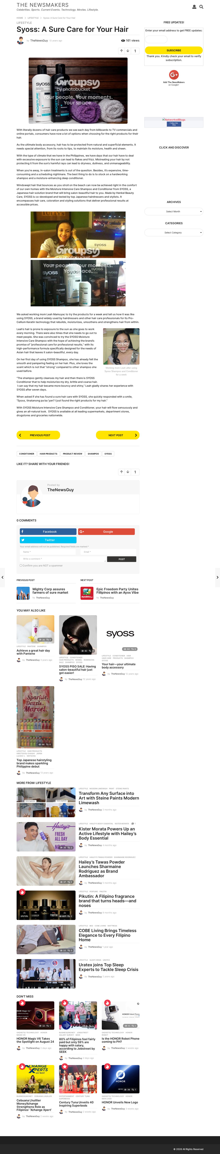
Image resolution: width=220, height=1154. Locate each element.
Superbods (64, 1099)
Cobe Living (100, 926)
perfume (94, 891)
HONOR (43, 1033)
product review (72, 453)
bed (91, 926)
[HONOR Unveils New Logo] (120, 1079)
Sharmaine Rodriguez (124, 857)
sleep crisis (95, 960)
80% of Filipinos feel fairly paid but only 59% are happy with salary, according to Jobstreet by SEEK (77, 1045)
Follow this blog (174, 124)
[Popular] (65, 1066)
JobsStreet (82, 1033)
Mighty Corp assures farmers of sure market (50, 590)
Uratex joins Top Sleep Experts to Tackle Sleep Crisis (108, 967)
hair (129, 656)
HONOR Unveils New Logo (120, 1102)
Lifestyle (24, 22)
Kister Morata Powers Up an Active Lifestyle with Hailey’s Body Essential (107, 833)
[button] (194, 7)
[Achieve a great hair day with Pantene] (35, 629)
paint (111, 789)
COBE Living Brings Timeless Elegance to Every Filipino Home (107, 935)
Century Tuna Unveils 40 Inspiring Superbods (76, 1104)
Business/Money (67, 1033)
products (118, 658)
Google (108, 531)
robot (105, 1035)
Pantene (31, 646)
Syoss (108, 453)
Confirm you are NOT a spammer (42, 565)
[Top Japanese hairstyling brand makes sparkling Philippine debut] (35, 717)
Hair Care (106, 658)
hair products (48, 453)
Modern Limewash (98, 789)
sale (61, 662)
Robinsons (89, 660)
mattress (112, 926)
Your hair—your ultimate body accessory (119, 665)
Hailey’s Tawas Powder (101, 857)
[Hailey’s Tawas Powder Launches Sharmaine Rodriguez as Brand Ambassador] (46, 871)
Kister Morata (122, 824)
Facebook (50, 531)
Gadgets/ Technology (28, 1033)
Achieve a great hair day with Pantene (33, 652)
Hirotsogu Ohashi (26, 753)
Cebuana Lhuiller (43, 1096)
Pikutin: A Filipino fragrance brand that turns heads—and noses (107, 901)
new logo (107, 1099)
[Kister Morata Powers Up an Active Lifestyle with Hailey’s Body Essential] (46, 836)
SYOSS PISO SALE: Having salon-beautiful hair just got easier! (77, 670)
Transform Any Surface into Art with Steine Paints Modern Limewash (109, 798)
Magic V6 (21, 1035)
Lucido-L (21, 756)
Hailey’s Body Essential (101, 824)
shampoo (93, 453)
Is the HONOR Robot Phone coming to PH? (120, 1040)
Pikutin (103, 891)
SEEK (78, 1035)
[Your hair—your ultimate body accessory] (120, 634)
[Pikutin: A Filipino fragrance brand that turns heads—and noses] (46, 905)
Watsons (31, 756)
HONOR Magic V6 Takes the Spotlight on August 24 (35, 1040)
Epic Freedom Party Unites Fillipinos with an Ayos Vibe (117, 590)
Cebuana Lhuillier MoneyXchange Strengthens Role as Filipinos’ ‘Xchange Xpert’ (34, 1105)
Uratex (106, 960)
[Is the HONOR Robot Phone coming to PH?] (120, 1015)
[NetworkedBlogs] (173, 119)
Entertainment (66, 1096)
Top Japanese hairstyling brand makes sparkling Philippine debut (34, 763)
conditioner (26, 453)
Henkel (78, 660)
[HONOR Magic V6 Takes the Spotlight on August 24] (35, 1015)
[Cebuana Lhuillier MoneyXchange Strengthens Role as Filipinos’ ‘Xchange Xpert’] (35, 1079)
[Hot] (22, 892)
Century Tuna (83, 1096)
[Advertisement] (172, 173)
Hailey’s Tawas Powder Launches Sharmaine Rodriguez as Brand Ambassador (102, 869)
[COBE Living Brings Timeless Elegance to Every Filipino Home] (46, 939)
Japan (39, 753)
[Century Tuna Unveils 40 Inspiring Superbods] (78, 1079)
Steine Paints (122, 789)
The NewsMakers (43, 5)
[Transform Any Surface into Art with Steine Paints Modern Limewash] (46, 802)
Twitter (50, 540)
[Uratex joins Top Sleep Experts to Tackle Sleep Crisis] (46, 973)
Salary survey (66, 1035)
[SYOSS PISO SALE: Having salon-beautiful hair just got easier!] (78, 635)
